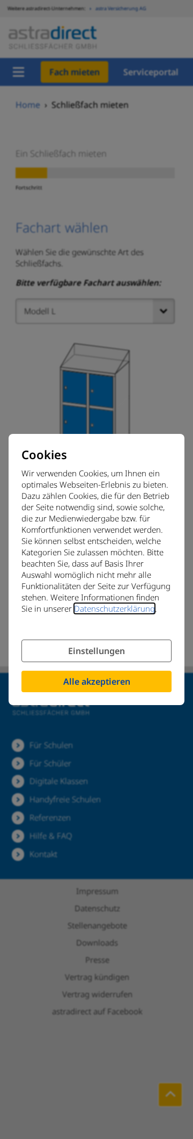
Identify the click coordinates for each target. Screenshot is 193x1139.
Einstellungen (96, 651)
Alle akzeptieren (96, 681)
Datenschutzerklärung (114, 608)
